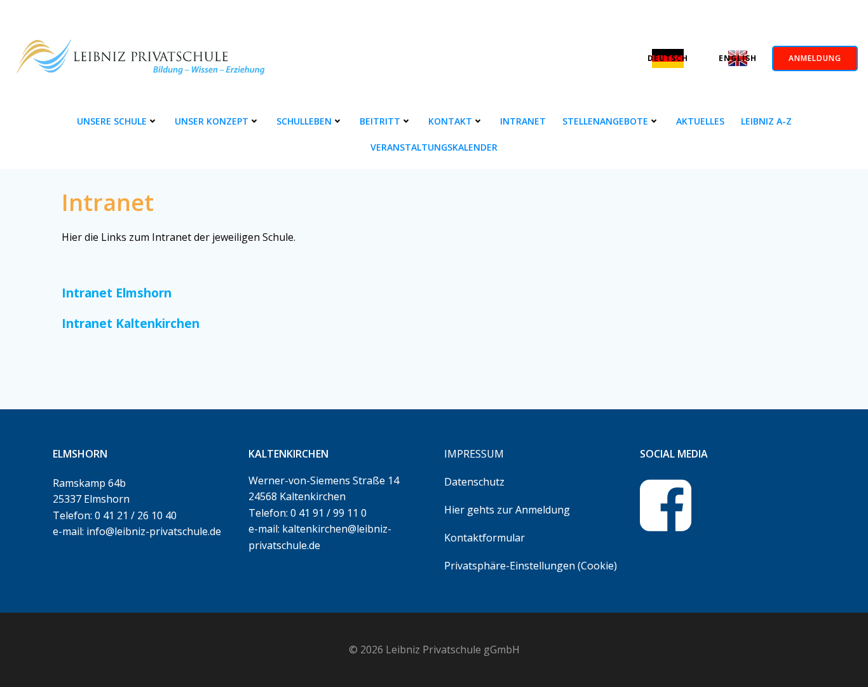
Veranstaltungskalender (434, 147)
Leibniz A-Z (766, 121)
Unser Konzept (211, 121)
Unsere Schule (112, 121)
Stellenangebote (605, 121)
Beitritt (380, 121)
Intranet (523, 121)
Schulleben (304, 121)
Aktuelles (700, 121)
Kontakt (450, 121)
